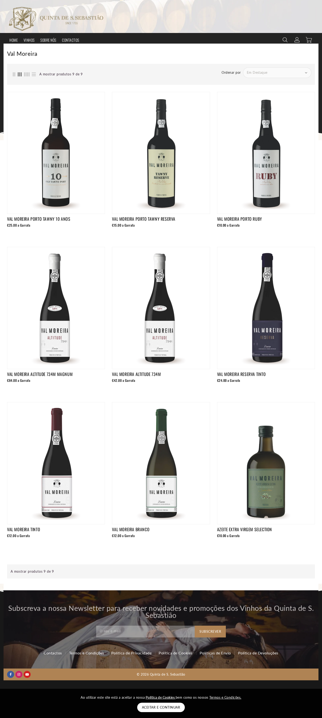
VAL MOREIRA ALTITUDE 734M (136, 374)
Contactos (53, 653)
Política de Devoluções (258, 653)
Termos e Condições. (225, 697)
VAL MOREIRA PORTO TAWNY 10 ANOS (38, 218)
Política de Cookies (176, 653)
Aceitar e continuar (161, 707)
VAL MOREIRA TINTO (23, 529)
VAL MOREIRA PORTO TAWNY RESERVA (143, 218)
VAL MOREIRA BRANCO (130, 529)
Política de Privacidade (131, 653)
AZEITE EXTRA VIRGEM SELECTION (244, 529)
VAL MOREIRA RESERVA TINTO (241, 374)
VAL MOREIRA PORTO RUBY (239, 218)
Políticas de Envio (215, 653)
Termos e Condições (86, 653)
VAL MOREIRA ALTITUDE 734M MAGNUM (40, 374)
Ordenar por (231, 72)
